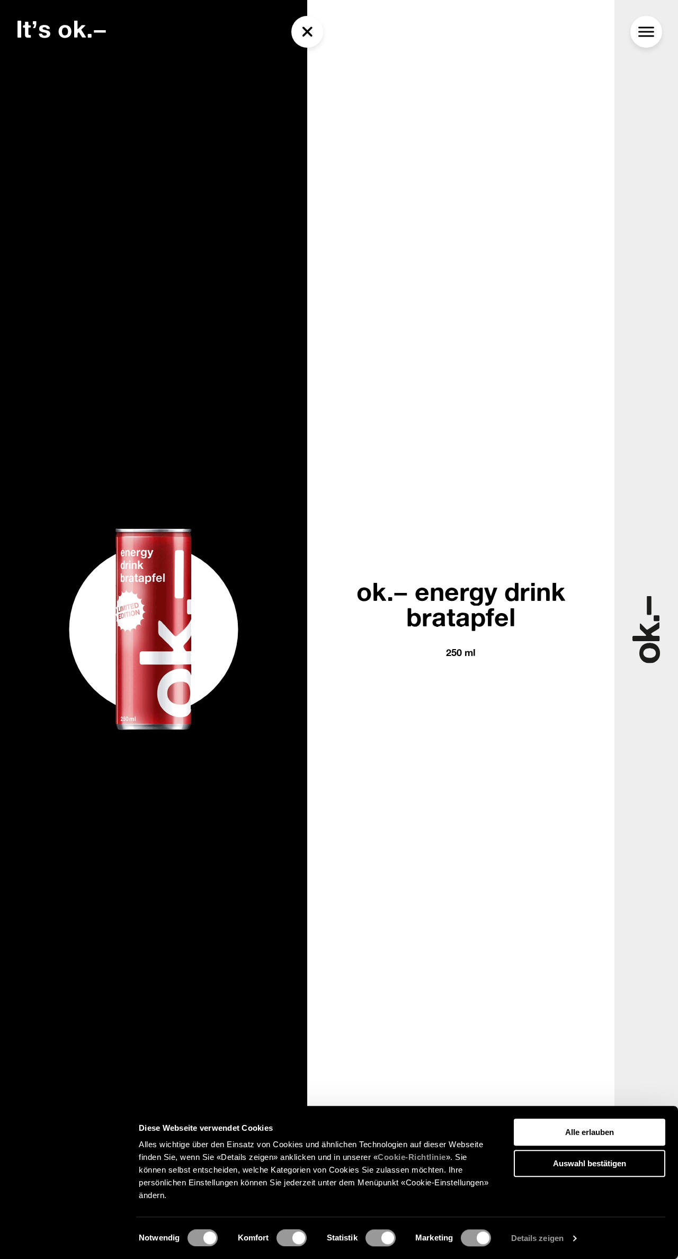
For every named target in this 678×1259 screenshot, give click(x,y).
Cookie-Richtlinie (412, 1157)
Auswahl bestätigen (589, 1163)
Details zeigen (537, 1238)
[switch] (291, 1237)
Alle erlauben (589, 1132)
